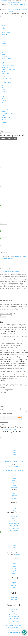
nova (25, 256)
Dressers (4, 43)
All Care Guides (14, 530)
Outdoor (3, 95)
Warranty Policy (14, 525)
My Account (14, 516)
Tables (3, 51)
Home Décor (5, 34)
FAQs (14, 520)
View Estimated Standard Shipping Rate (9, 271)
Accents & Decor (6, 108)
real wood (10, 258)
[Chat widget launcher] (24, 632)
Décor (19, 256)
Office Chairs (5, 91)
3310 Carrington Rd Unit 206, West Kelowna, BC (16, 9)
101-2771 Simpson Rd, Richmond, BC (17, 4)
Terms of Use (14, 508)
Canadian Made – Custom (8, 65)
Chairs (3, 52)
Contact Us (14, 495)
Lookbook (14, 571)
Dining (2, 49)
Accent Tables (5, 75)
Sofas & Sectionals (6, 63)
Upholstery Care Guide (14, 630)
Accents (3, 25)
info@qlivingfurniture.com (14, 2)
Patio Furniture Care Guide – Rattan (14, 625)
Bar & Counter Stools (7, 58)
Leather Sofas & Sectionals (8, 69)
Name (2, 406)
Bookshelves (5, 87)
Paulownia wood (4, 258)
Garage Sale (4, 106)
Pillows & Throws (6, 32)
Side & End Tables (7, 78)
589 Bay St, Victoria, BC (16, 7)
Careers (14, 497)
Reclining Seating (6, 67)
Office (2, 86)
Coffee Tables (6, 77)
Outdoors (14, 568)
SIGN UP (17, 11)
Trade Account (4, 122)
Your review (3, 392)
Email (2, 409)
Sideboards (4, 56)
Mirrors (4, 30)
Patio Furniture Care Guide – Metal (14, 627)
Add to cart (3, 317)
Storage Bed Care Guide (14, 632)
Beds (3, 40)
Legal (14, 510)
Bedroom (3, 38)
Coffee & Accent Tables (7, 113)
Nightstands (5, 41)
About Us (14, 582)
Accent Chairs (5, 73)
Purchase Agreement (14, 523)
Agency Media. (16, 554)
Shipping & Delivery (14, 522)
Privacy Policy (14, 507)
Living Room (4, 62)
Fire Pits (4, 100)
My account (12, 11)
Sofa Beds (4, 71)
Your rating (2, 390)
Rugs (3, 27)
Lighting (4, 29)
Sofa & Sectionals (14, 565)
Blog (14, 493)
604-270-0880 (4, 1)
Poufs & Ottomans (6, 82)
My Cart (14, 518)
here (23, 368)
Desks (3, 89)
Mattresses (4, 45)
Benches (4, 54)
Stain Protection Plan (14, 528)
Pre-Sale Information (14, 527)
